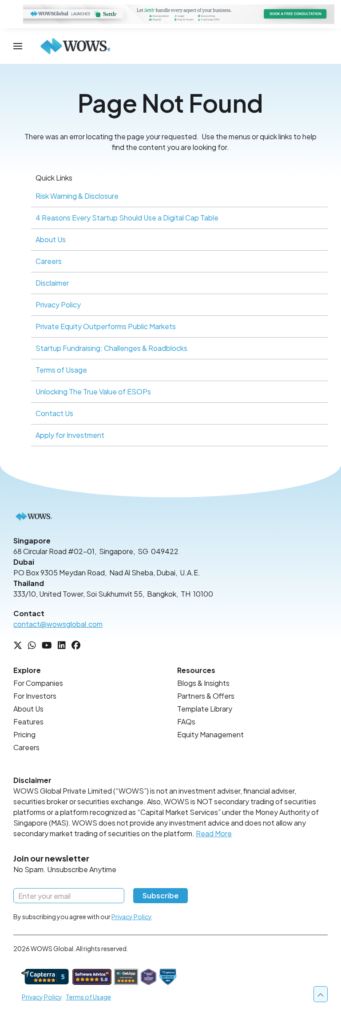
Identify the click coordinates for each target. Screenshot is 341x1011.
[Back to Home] (75, 46)
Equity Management (210, 734)
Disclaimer (52, 282)
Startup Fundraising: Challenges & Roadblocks (111, 348)
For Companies (38, 683)
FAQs (186, 721)
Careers (49, 261)
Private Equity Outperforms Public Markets (106, 326)
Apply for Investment (70, 435)
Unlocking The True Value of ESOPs (93, 391)
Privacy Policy (58, 304)
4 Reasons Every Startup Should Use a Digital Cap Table (127, 217)
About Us (51, 239)
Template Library (204, 708)
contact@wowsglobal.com (58, 624)
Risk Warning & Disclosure (77, 196)
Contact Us (54, 413)
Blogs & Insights (203, 683)
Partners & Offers (205, 695)
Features (28, 721)
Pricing (24, 734)
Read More (214, 833)
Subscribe (160, 895)
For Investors (34, 695)
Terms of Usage (61, 369)
